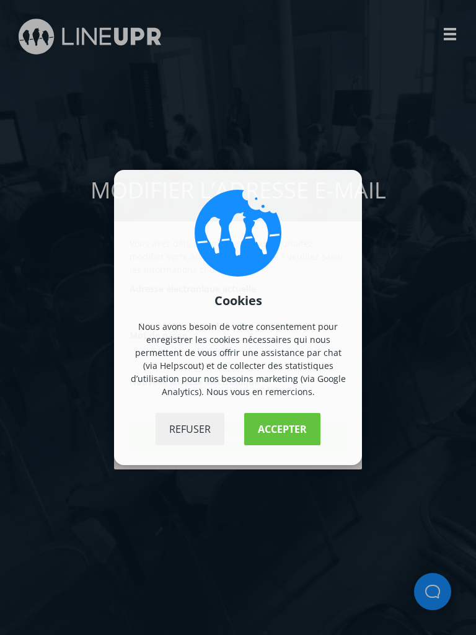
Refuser (190, 429)
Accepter (282, 429)
